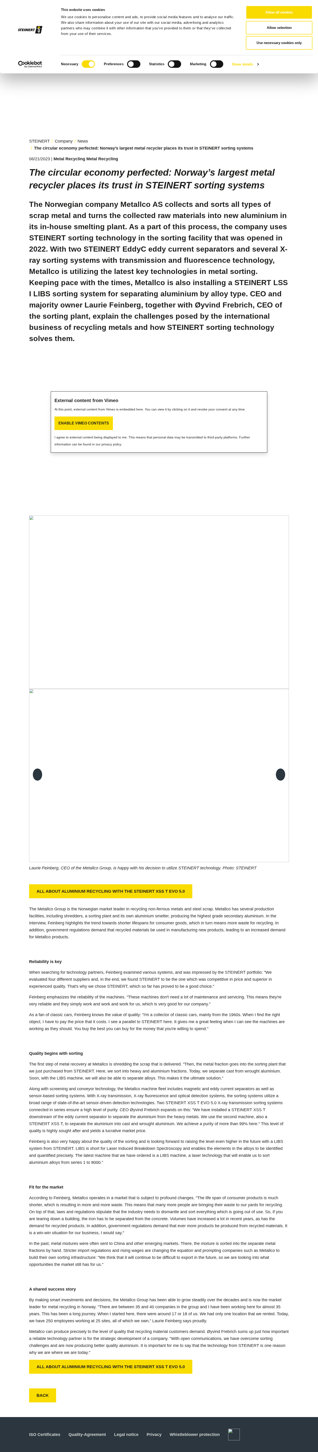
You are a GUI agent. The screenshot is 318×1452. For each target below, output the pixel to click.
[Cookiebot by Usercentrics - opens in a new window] (30, 64)
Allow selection (279, 28)
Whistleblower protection (195, 1434)
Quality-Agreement (87, 1434)
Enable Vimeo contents (83, 423)
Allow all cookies (279, 12)
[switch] (133, 64)
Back (43, 1395)
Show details (242, 64)
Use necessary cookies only (279, 43)
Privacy (154, 1434)
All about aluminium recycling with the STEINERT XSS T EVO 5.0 (111, 891)
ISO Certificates (44, 1434)
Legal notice (126, 1434)
